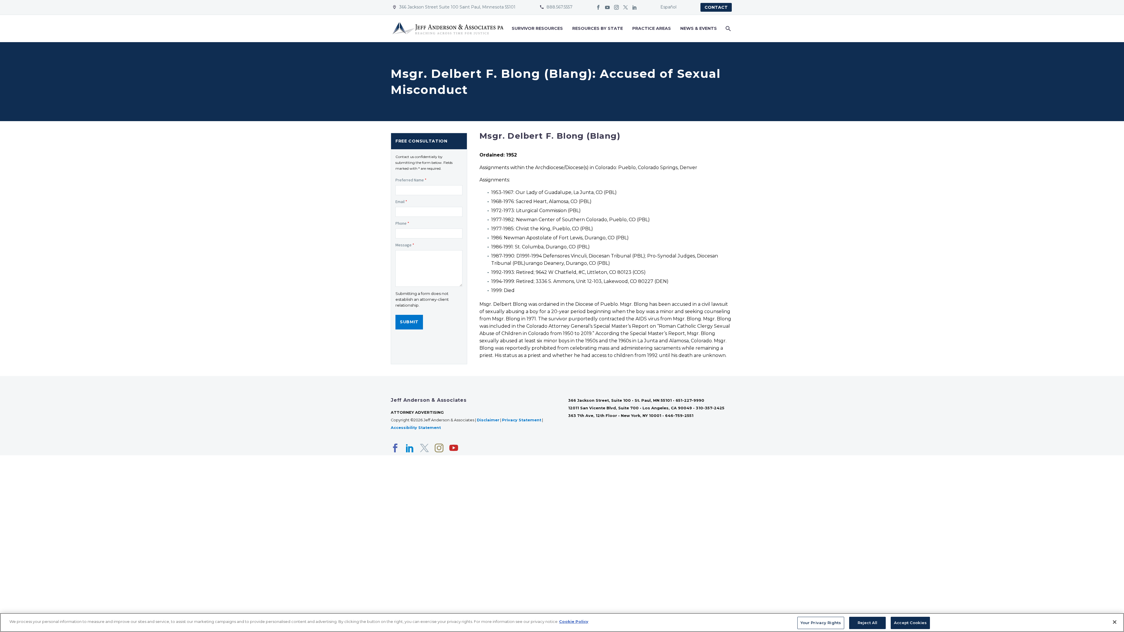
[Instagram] (616, 7)
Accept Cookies (910, 622)
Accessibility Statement (416, 427)
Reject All (867, 622)
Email (401, 201)
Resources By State (597, 28)
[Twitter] (625, 7)
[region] (562, 622)
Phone (402, 223)
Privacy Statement (521, 420)
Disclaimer (488, 420)
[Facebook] (598, 7)
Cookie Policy (573, 621)
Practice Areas (651, 28)
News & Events (698, 28)
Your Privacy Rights (821, 622)
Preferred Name (410, 180)
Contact (716, 7)
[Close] (1114, 622)
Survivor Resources (537, 28)
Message (404, 245)
